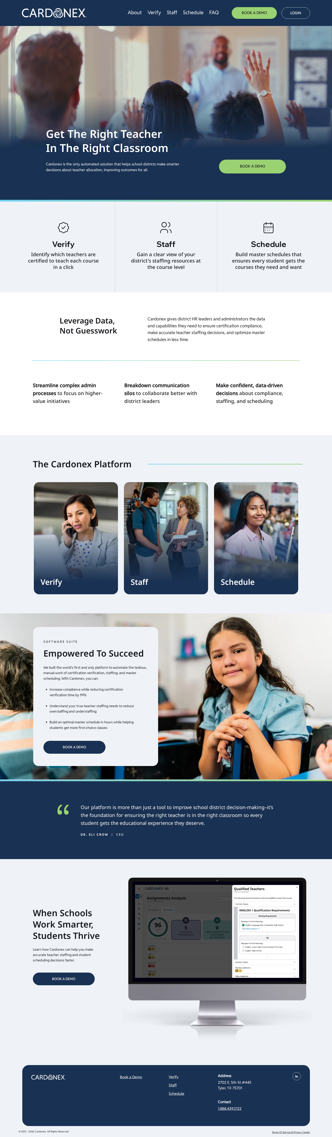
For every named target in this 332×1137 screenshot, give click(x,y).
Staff (173, 1085)
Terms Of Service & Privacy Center (291, 1132)
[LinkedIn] (297, 1076)
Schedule (176, 1093)
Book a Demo (131, 1077)
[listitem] (63, 247)
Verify (173, 1076)
